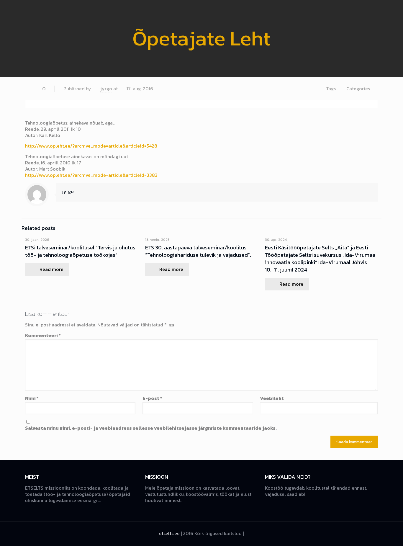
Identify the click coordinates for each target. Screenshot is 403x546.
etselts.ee (169, 533)
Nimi (32, 398)
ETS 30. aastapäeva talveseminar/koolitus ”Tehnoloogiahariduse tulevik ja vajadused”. (198, 251)
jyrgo (106, 88)
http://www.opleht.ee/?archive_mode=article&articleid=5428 (91, 145)
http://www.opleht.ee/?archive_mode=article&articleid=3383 (91, 175)
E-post (152, 398)
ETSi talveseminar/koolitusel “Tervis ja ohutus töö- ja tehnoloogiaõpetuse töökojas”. (80, 251)
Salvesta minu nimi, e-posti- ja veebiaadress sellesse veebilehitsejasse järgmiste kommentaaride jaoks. (151, 428)
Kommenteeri (43, 335)
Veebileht (272, 398)
